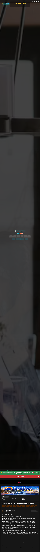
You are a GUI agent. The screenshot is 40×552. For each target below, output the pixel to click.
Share (29, 510)
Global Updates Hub (12, 492)
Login (18, 233)
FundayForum (20, 231)
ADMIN (6, 492)
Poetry (25, 236)
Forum (11, 236)
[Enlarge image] (7, 514)
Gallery (18, 236)
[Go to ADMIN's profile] (2, 511)
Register (21, 233)
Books (29, 236)
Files (22, 236)
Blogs (15, 236)
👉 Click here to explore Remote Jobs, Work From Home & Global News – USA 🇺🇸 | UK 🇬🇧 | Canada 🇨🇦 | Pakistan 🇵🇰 (19, 473)
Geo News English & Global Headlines (12, 490)
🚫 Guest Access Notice (19, 476)
